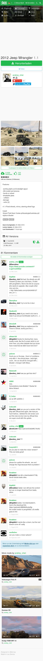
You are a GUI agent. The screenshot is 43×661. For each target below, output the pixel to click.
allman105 (13, 336)
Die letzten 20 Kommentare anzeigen (21, 257)
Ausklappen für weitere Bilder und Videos (21, 168)
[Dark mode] (36, 3)
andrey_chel (18, 75)
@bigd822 (13, 339)
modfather (13, 532)
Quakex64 (13, 311)
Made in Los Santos (8, 654)
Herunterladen (23, 63)
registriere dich (8, 546)
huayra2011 (13, 447)
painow (12, 353)
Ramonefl (12, 371)
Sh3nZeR (12, 324)
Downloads (8, 174)
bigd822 (12, 277)
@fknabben (13, 488)
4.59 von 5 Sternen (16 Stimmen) (10, 179)
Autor (21, 262)
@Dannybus (13, 264)
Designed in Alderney (8, 652)
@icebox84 (13, 428)
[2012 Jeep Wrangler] (21, 133)
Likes (19, 174)
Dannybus (13, 300)
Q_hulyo (12, 396)
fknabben (12, 472)
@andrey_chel (14, 279)
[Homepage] (14, 77)
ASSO (11, 381)
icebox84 (12, 407)
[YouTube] (16, 77)
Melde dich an (29, 543)
